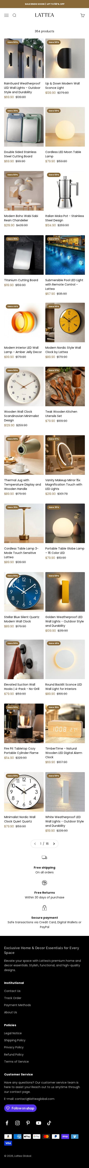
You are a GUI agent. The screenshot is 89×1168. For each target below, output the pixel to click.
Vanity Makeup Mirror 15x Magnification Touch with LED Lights (63, 484)
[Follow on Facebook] (7, 1123)
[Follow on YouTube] (38, 1123)
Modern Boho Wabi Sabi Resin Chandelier (21, 218)
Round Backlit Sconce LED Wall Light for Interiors (63, 686)
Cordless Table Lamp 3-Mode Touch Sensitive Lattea (21, 552)
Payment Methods (17, 1005)
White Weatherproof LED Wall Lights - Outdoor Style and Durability (64, 821)
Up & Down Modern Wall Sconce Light (62, 85)
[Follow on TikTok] (49, 1123)
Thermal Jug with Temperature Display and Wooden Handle (22, 484)
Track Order (12, 998)
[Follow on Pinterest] (28, 1123)
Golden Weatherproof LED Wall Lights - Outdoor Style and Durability (64, 621)
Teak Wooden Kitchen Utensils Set (61, 414)
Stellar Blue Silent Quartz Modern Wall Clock (21, 619)
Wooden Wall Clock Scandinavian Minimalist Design (21, 416)
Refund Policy (14, 1054)
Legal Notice (13, 1033)
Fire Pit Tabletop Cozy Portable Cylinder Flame (21, 750)
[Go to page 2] (53, 844)
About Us (10, 1012)
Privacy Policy (14, 1047)
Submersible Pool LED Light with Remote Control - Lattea (64, 284)
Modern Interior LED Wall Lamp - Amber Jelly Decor (23, 350)
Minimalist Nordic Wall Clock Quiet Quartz (19, 819)
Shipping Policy (14, 1040)
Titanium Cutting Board (21, 280)
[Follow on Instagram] (17, 1123)
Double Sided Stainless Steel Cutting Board (20, 154)
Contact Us (12, 991)
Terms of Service (16, 1062)
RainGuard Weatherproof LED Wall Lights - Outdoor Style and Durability (22, 87)
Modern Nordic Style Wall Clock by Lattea (63, 350)
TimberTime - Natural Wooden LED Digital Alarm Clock (63, 752)
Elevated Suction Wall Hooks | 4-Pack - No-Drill (21, 686)
